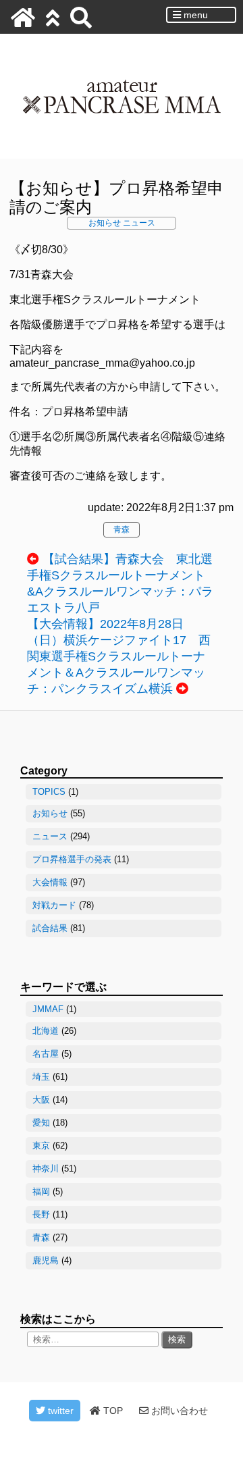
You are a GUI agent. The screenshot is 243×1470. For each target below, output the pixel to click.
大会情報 (50, 882)
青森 (121, 529)
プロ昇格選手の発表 (71, 859)
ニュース (139, 223)
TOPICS (48, 792)
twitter (59, 1410)
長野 (41, 1214)
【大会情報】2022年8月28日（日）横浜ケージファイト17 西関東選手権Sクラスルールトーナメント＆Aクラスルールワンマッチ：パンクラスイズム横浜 (119, 656)
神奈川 (45, 1168)
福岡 (41, 1191)
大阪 (41, 1100)
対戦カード (54, 905)
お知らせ (104, 223)
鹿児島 (45, 1260)
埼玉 (41, 1077)
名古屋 (45, 1054)
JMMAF (47, 1009)
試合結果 (50, 928)
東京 (41, 1145)
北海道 (45, 1031)
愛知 (41, 1123)
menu (194, 14)
